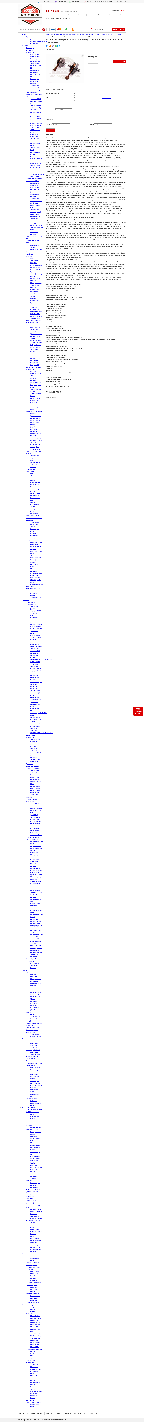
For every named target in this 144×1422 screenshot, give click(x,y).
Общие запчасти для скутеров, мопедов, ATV (35, 219)
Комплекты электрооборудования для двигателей (37, 174)
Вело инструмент (35, 1070)
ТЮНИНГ (33, 1178)
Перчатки (33, 1309)
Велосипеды (30, 1041)
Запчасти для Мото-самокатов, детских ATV (35, 525)
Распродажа (30, 39)
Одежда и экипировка (29, 1305)
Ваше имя (91, 125)
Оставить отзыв (106, 98)
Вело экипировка (31, 1307)
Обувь (32, 1356)
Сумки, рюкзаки (35, 1389)
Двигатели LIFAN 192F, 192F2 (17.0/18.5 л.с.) (35, 114)
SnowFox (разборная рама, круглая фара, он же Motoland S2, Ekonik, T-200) (35, 418)
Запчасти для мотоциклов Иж (104, 34)
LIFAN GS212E (34, 134)
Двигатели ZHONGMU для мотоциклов (35, 760)
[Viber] (53, 46)
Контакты (123, 15)
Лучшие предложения (33, 37)
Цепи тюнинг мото (36, 225)
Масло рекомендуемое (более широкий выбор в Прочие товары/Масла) (35, 788)
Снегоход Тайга (35, 449)
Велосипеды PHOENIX (33, 1050)
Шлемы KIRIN (34, 1345)
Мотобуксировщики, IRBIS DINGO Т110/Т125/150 (36, 440)
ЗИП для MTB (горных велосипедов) (34, 1079)
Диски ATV (33, 555)
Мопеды (28, 972)
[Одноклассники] (50, 46)
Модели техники (35, 1127)
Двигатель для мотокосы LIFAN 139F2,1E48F (35, 651)
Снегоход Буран (35, 445)
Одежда (33, 1311)
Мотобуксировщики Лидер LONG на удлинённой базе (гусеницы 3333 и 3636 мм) (36, 939)
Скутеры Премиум (36, 1019)
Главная (22, 1413)
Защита (32, 1353)
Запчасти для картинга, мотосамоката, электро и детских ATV (34, 518)
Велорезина (34, 1074)
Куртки (32, 1398)
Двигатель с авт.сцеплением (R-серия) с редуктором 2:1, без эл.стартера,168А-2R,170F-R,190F (38, 708)
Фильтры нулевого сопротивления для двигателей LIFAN (36, 161)
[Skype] (58, 46)
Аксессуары (34, 325)
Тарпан (32, 305)
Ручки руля (33, 1176)
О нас (91, 15)
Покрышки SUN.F (35, 558)
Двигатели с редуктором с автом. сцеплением (36, 644)
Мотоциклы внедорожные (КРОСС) (34, 1008)
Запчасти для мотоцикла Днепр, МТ (36, 66)
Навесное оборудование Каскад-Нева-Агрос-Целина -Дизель (34, 292)
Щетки (32, 1143)
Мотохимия (34, 513)
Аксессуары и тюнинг (32, 1130)
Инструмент (25, 1254)
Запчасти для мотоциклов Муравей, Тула (35, 81)
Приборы (33, 1234)
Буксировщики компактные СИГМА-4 (35, 886)
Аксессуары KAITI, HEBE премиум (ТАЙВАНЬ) (36, 1147)
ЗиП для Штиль (35, 347)
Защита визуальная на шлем (34, 1225)
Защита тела (34, 1365)
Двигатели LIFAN (31, 604)
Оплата (70, 15)
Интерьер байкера (36, 1209)
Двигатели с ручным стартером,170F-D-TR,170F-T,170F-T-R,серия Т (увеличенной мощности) (36, 613)
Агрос (32, 258)
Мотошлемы (30, 1314)
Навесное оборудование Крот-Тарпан (34, 301)
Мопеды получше (35, 983)
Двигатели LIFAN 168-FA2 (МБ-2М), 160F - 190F (35, 108)
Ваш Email (49, 125)
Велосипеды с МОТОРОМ (34, 1099)
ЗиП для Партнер (35, 340)
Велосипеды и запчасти (29, 1039)
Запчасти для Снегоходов (34, 411)
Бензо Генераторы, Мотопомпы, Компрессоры (36, 1278)
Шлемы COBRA (35, 1327)
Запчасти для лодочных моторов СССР (36, 458)
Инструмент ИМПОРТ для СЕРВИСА (34, 1289)
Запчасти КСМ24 (35, 598)
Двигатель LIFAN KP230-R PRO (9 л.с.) (35, 168)
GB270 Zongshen (35, 130)
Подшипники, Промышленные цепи (35, 498)
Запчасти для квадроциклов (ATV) (35, 190)
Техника (24, 970)
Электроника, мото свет (33, 1220)
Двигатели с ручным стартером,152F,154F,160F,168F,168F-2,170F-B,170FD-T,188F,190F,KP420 (41, 660)
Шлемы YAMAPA (35, 1325)
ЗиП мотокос (34, 349)
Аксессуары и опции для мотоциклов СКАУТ (36, 833)
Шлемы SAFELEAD (35, 1318)
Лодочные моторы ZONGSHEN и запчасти (36, 465)
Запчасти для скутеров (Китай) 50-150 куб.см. (35, 212)
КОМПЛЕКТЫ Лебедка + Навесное (34, 966)
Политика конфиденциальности (85, 1413)
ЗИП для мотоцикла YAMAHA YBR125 (35, 380)
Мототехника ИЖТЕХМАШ (30, 795)
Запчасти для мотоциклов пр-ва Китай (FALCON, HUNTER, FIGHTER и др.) (36, 203)
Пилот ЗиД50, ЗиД (36, 249)
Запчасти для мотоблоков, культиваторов (30, 254)
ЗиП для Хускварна (36, 343)
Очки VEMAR (34, 1396)
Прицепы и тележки (32, 1028)
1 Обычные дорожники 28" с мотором (35, 1103)
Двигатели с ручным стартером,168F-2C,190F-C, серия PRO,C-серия (35, 635)
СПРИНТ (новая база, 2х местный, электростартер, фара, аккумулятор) (35, 824)
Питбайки (29, 1021)
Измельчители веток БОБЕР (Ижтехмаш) (35, 1298)
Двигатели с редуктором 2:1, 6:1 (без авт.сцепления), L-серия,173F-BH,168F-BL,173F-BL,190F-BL (36, 682)
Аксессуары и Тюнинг (28, 1107)
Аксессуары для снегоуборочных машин (35, 593)
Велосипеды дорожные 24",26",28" (34, 1046)
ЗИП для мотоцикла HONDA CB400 (36, 374)
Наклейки (33, 1136)
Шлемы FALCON (35, 1316)
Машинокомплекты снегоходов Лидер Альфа (36, 910)
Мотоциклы (30, 990)
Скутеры (28, 1012)
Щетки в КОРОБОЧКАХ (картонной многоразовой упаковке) (34, 1118)
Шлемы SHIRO (34, 1320)
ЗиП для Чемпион (35, 345)
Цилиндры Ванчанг (36, 223)
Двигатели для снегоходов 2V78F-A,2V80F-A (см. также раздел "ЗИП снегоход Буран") (36, 722)
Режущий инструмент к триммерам (34, 354)
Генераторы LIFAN (31, 602)
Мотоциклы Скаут (35, 810)
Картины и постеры (36, 1212)
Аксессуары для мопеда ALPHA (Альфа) (35, 1161)
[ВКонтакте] (47, 46)
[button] (82, 55)
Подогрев (33, 1251)
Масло (32, 473)
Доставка (81, 15)
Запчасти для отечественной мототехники (30, 50)
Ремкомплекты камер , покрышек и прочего (36, 1085)
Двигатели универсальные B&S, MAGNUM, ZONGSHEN (33, 766)
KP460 (32, 132)
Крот (31, 272)
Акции (24, 34)
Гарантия (101, 15)
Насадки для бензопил (33, 1256)
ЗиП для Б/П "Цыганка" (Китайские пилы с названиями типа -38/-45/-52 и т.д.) (36, 334)
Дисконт (112, 15)
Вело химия (34, 1072)
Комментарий (50, 120)
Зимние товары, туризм (33, 1402)
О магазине (50, 1413)
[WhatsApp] (56, 46)
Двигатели (25, 600)
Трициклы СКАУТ (35, 817)
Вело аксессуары (35, 1067)
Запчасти (25, 46)
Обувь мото (33, 1376)
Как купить (59, 15)
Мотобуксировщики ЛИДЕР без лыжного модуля (36, 879)
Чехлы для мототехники (33, 1194)
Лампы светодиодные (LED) (34, 509)
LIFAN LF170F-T (34, 136)
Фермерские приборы (33, 1294)
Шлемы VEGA (34, 1347)
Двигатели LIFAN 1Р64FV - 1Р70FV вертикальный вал (36, 121)
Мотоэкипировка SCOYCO (34, 1349)
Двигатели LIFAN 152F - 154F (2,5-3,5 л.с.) (36, 101)
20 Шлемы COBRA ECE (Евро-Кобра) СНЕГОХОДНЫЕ (35, 1336)
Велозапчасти (30, 1065)
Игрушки (29, 1125)
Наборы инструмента (32, 1302)
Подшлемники (35, 1387)
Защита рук (29, 1181)
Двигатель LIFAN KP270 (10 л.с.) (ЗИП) (35, 154)
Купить (119, 62)
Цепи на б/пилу (35, 358)
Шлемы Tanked (35, 1322)
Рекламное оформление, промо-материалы (36, 1216)
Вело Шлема (30, 1400)
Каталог (48, 15)
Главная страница (51, 34)
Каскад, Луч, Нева (36, 269)
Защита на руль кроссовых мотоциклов (35, 1185)
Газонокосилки (35, 327)
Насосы (32, 480)
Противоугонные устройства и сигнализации (35, 1243)
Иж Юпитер (117, 34)
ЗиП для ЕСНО (34, 365)
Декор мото (34, 1165)
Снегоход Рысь (34, 447)
